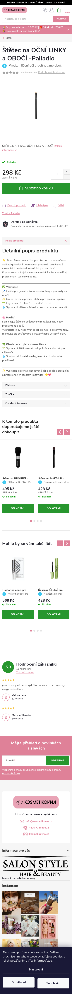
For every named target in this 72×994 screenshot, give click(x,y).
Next (67, 432)
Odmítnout (18, 982)
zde (49, 961)
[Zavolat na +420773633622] (45, 10)
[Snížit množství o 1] (67, 176)
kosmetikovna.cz (39, 834)
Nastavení (36, 969)
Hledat (61, 18)
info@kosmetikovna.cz (39, 821)
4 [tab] (41, 521)
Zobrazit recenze (25, 672)
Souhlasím (53, 983)
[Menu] (67, 10)
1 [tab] (31, 521)
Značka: (11, 213)
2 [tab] (34, 521)
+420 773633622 (39, 827)
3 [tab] (38, 521)
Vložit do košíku (39, 188)
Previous (60, 432)
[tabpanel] (18, 477)
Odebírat (57, 760)
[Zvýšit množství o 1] (67, 171)
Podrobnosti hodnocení (51, 72)
